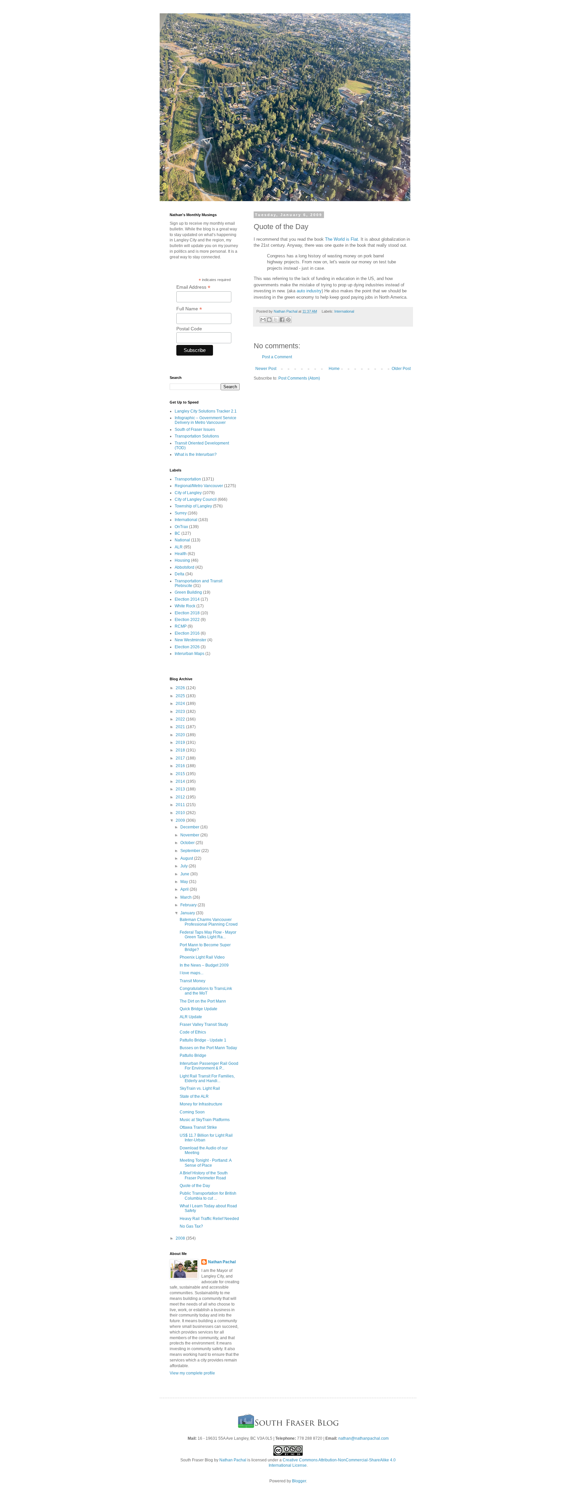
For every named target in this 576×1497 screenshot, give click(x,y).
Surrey (181, 513)
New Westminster (190, 640)
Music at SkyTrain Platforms (205, 1119)
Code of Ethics (193, 1032)
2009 (181, 820)
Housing (182, 560)
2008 (181, 1238)
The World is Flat (341, 239)
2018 (181, 750)
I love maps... (191, 973)
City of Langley (188, 492)
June (185, 874)
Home (334, 368)
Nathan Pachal (222, 1262)
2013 (181, 789)
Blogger (299, 1481)
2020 (181, 735)
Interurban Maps (189, 653)
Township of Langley (193, 506)
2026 (181, 688)
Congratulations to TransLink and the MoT (206, 991)
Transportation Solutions (197, 436)
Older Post (401, 368)
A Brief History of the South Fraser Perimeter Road (204, 1175)
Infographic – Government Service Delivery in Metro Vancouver (205, 420)
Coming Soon (192, 1112)
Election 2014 (187, 599)
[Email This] (263, 319)
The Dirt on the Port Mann (203, 1001)
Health (181, 553)
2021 (181, 727)
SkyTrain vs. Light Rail (200, 1088)
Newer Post (265, 368)
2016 (181, 765)
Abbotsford (184, 567)
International (344, 311)
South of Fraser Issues (195, 429)
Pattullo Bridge (193, 1055)
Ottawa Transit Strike (198, 1127)
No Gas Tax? (191, 1226)
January (188, 913)
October (188, 842)
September (190, 850)
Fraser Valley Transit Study (204, 1024)
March (186, 897)
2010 (181, 812)
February (189, 905)
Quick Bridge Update (198, 1009)
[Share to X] (275, 319)
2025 (181, 696)
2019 (181, 742)
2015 (181, 773)
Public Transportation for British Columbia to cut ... (208, 1195)
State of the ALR (194, 1096)
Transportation (188, 479)
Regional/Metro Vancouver (199, 485)
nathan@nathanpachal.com (363, 1438)
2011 (181, 804)
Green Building (188, 592)
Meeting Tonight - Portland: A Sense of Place (205, 1162)
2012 (181, 797)
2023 (181, 711)
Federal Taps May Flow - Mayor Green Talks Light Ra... (208, 934)
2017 (181, 758)
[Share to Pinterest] (288, 319)
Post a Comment (277, 357)
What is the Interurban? (196, 454)
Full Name (189, 309)
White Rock (185, 606)
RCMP (181, 626)
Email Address (193, 287)
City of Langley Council (196, 499)
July (184, 866)
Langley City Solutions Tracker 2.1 (206, 411)
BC (177, 533)
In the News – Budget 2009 (204, 965)
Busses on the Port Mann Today (208, 1048)
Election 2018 (187, 613)
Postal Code (189, 328)
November (190, 835)
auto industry (309, 290)
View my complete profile (192, 1373)
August (187, 858)
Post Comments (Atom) (299, 378)
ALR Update (191, 1017)
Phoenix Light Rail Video (202, 957)
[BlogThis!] (269, 319)
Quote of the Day (195, 1185)
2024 (181, 703)
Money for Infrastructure (201, 1104)
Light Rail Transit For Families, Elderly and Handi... (207, 1078)
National (182, 540)
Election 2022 (187, 619)
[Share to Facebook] (282, 319)
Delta (179, 574)
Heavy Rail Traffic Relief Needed (209, 1218)
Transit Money (192, 981)
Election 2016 (187, 633)
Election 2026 (187, 647)
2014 (181, 781)
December (190, 827)
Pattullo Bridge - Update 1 (203, 1040)
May (184, 881)
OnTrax (181, 526)
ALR (179, 547)
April (185, 889)
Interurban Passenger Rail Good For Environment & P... (209, 1065)
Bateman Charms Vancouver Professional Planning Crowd (209, 922)
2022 (181, 719)
